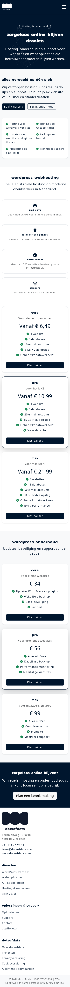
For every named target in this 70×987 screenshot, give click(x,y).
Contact (7, 923)
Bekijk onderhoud (42, 106)
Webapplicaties (12, 877)
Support (7, 918)
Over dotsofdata (13, 947)
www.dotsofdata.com (16, 853)
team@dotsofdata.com (17, 849)
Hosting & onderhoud (16, 888)
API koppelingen (13, 883)
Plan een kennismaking (35, 795)
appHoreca (9, 928)
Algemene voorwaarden (18, 969)
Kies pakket (35, 365)
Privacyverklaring (14, 958)
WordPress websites (15, 872)
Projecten (8, 952)
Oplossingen (10, 912)
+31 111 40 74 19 (13, 845)
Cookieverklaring (13, 963)
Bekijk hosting (13, 106)
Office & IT (9, 893)
